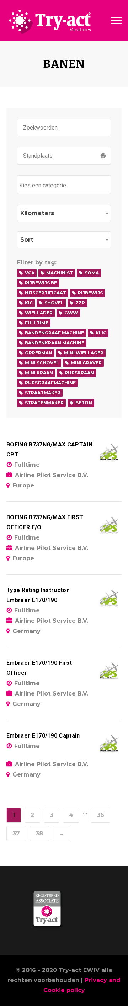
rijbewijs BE (41, 282)
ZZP (80, 302)
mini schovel (42, 362)
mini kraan (39, 372)
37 (16, 833)
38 (39, 833)
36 (100, 815)
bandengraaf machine (54, 332)
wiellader (39, 312)
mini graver (86, 362)
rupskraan (79, 372)
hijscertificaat (45, 292)
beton (83, 402)
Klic (101, 332)
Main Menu (116, 20)
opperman (38, 352)
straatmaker (42, 392)
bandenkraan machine (54, 342)
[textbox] (65, 185)
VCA (29, 272)
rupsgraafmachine (50, 382)
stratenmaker (44, 402)
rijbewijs (90, 292)
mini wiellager (83, 352)
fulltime (36, 322)
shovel (54, 302)
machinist (59, 272)
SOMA (92, 272)
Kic (29, 302)
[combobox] (64, 184)
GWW (71, 312)
